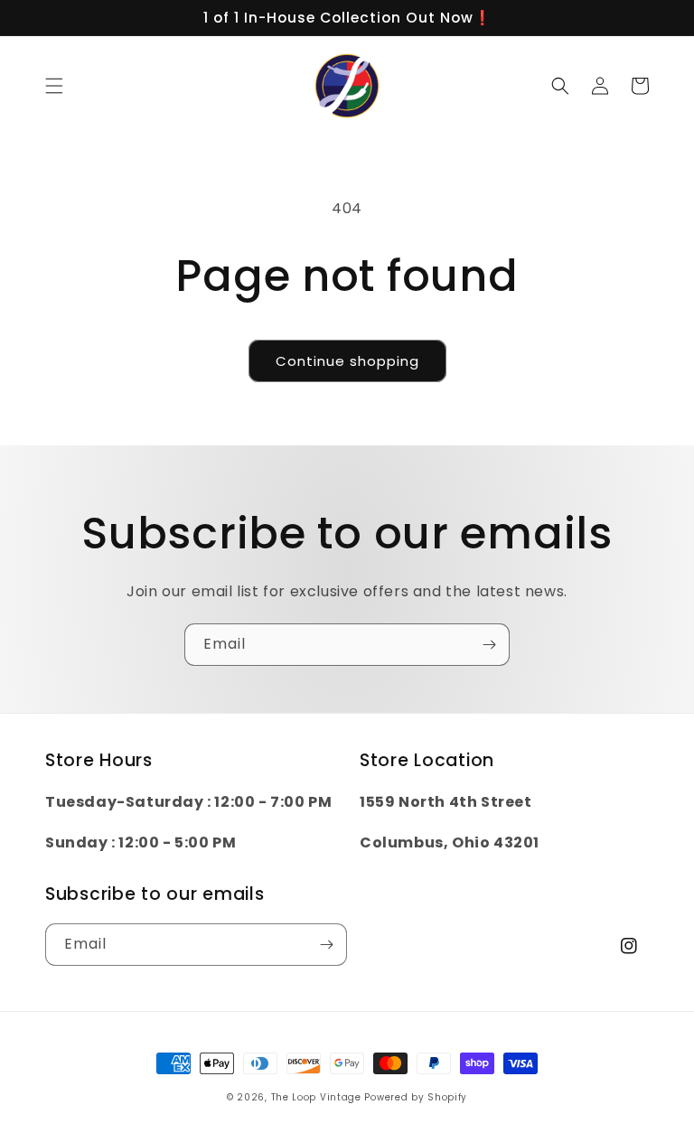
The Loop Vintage (316, 1097)
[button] (54, 86)
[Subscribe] (489, 644)
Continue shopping (347, 360)
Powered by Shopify (415, 1097)
